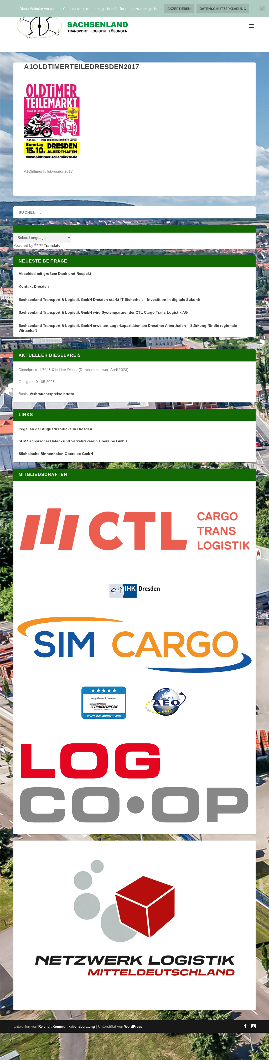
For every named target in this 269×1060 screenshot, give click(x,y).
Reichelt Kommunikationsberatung (66, 1026)
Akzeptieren (179, 9)
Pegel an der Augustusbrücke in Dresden (55, 429)
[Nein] (262, 8)
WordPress (133, 1026)
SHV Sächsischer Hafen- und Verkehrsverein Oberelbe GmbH (73, 441)
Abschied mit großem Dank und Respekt (55, 273)
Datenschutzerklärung (223, 9)
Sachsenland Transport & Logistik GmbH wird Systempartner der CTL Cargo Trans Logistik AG (103, 312)
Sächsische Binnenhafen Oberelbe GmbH (56, 454)
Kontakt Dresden (34, 286)
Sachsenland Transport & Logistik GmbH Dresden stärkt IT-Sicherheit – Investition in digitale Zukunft (109, 299)
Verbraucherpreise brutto (52, 394)
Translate (52, 245)
